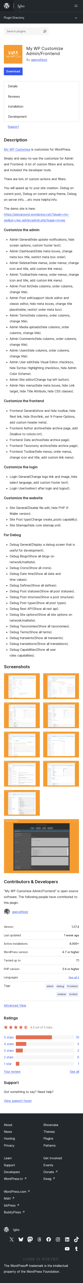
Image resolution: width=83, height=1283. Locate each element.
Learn (8, 1158)
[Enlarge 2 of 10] (74, 678)
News (8, 1132)
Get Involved (52, 1158)
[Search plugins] (45, 31)
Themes (49, 1132)
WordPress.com (17, 1192)
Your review (12, 1071)
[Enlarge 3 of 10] (35, 707)
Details (13, 86)
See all (74, 1071)
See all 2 (74, 977)
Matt (9, 1198)
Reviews (14, 96)
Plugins (48, 1138)
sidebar (61, 994)
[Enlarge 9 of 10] (35, 795)
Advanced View (15, 1005)
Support (13, 127)
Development (17, 116)
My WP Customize (17, 149)
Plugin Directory (14, 17)
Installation (15, 106)
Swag (49, 1179)
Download (13, 71)
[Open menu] (77, 6)
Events (48, 1165)
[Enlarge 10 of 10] (74, 824)
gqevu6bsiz (39, 60)
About (8, 1125)
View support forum (18, 1101)
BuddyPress (14, 1212)
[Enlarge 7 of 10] (35, 766)
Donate (50, 1172)
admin (50, 986)
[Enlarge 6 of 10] (74, 737)
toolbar (73, 994)
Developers (12, 1172)
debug (60, 986)
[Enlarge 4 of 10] (74, 707)
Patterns (49, 1145)
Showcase (50, 1125)
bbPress (11, 1205)
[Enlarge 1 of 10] (35, 678)
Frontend (72, 986)
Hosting (9, 1138)
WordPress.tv (15, 1179)
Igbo (16, 1230)
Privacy (9, 1145)
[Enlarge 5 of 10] (35, 737)
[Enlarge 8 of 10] (74, 766)
